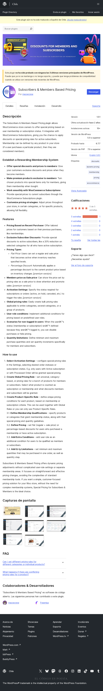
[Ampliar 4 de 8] (40, 508)
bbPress (8, 654)
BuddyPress (10, 659)
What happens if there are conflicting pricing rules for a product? (21, 573)
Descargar (94, 92)
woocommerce (93, 183)
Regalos (83, 636)
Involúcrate (83, 622)
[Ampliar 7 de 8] (62, 508)
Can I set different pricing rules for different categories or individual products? (24, 563)
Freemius (44, 602)
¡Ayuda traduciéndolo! (77, 20)
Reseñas (24, 106)
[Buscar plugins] (31, 28)
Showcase (33, 622)
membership (94, 172)
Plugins (31, 631)
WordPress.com (12, 645)
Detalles (9, 106)
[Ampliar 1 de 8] (18, 508)
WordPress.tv (61, 636)
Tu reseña (76, 240)
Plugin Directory (10, 12)
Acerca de (8, 622)
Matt (6, 649)
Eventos (82, 626)
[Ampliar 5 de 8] (40, 523)
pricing (96, 178)
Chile (11, 671)
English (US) (95, 155)
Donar (82, 631)
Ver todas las (93, 240)
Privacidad (8, 636)
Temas (31, 626)
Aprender (57, 622)
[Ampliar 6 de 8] (40, 537)
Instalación (39, 106)
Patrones (32, 636)
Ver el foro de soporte (82, 265)
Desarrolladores (60, 631)
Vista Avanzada (79, 190)
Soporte (96, 106)
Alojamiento (8, 631)
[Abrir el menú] (98, 4)
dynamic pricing (93, 167)
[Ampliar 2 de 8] (18, 522)
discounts (95, 161)
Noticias (7, 626)
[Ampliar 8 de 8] (62, 523)
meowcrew (27, 94)
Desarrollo (56, 106)
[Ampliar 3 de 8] (18, 536)
